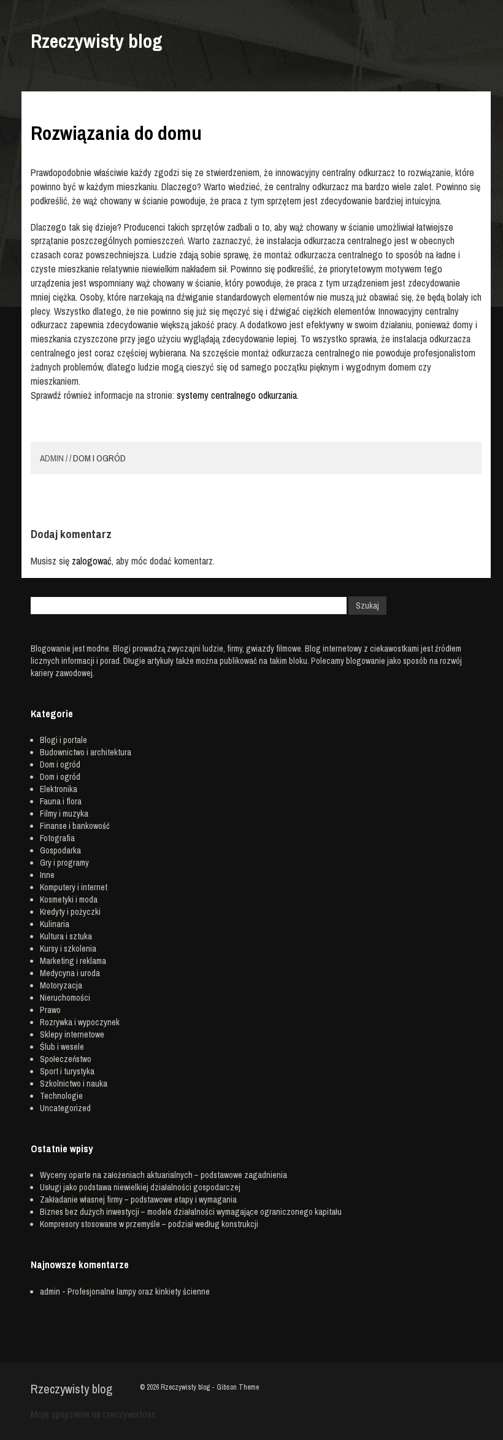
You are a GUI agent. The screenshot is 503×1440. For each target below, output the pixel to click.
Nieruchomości (65, 997)
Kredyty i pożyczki (70, 911)
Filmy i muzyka (64, 813)
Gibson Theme (238, 1387)
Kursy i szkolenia (68, 948)
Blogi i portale (63, 739)
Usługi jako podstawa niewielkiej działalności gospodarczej (140, 1187)
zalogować (92, 561)
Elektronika (58, 789)
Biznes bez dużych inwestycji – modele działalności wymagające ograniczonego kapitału (191, 1211)
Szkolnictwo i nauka (73, 1083)
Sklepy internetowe (72, 1034)
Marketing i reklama (73, 960)
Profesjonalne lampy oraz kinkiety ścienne (138, 1291)
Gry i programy (64, 862)
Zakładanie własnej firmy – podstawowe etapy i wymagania (138, 1199)
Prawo (50, 1009)
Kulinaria (54, 924)
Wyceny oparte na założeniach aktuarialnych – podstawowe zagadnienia (163, 1174)
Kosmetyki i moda (69, 899)
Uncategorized (65, 1108)
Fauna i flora (61, 801)
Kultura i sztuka (66, 936)
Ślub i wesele (62, 1046)
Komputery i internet (73, 887)
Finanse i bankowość (75, 825)
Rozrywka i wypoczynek (80, 1022)
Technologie (61, 1095)
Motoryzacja (61, 985)
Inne (47, 874)
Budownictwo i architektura (85, 752)
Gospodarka (60, 850)
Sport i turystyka (67, 1071)
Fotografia (57, 838)
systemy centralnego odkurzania (237, 395)
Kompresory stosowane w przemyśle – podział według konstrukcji (149, 1224)
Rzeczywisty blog (96, 41)
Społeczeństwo (65, 1059)
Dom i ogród (99, 458)
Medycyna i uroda (70, 973)
